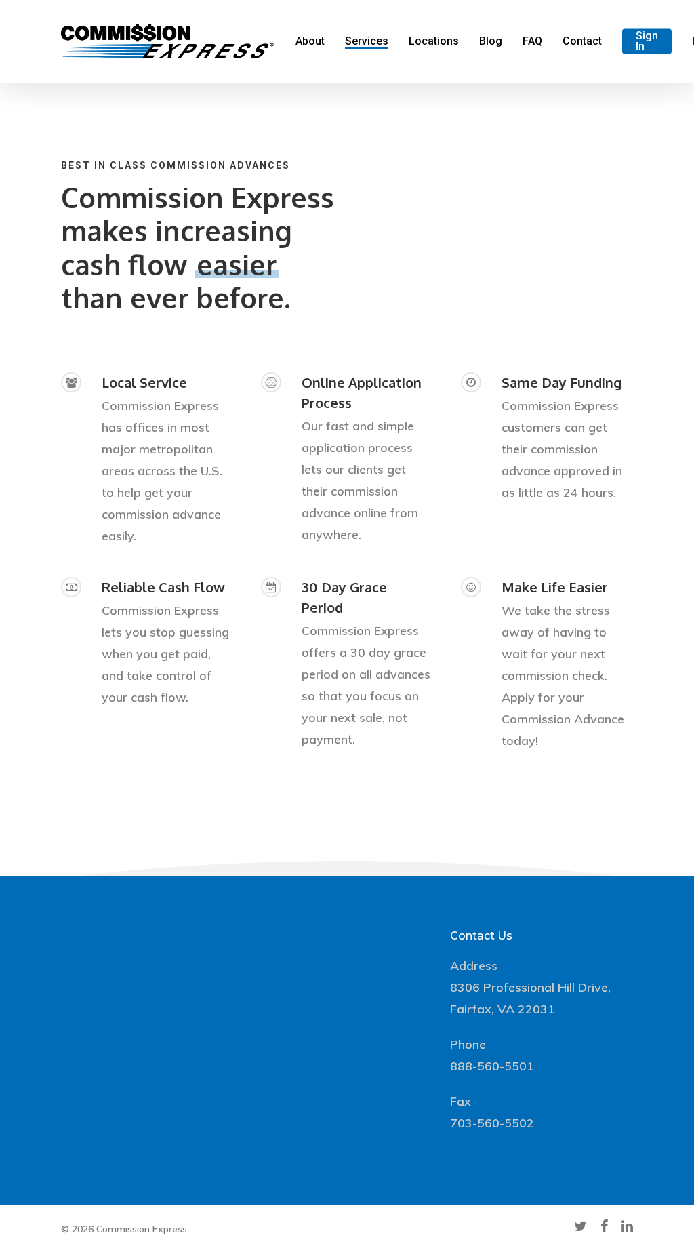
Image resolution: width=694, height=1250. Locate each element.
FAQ (532, 41)
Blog (490, 41)
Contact (582, 41)
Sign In (647, 41)
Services (366, 41)
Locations (434, 41)
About (310, 41)
